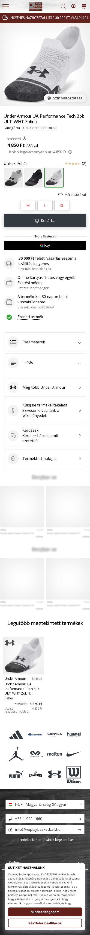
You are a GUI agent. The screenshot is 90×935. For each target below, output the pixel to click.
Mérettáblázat (75, 194)
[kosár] (84, 6)
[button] (45, 342)
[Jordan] (16, 753)
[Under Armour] (54, 774)
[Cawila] (54, 734)
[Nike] (73, 753)
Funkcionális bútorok (39, 127)
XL (62, 205)
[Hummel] (73, 734)
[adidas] (16, 734)
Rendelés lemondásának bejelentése (45, 839)
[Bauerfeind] (35, 734)
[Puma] (16, 774)
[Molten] (54, 753)
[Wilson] (73, 774)
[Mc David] (35, 753)
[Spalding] (35, 774)
